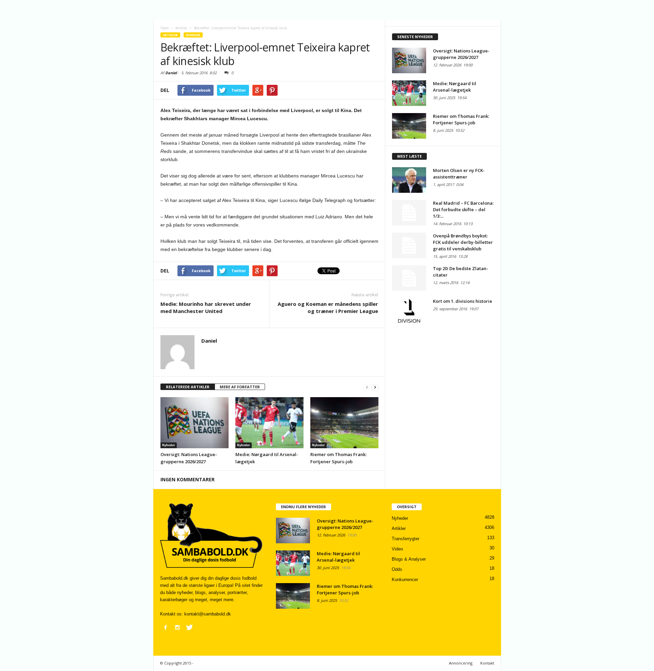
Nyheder (193, 35)
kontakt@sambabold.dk (207, 614)
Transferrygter (405, 538)
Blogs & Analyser (409, 559)
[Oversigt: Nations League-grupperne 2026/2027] (194, 422)
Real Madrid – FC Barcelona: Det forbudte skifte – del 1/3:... (463, 209)
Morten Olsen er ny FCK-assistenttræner (459, 173)
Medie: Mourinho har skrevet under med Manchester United (205, 307)
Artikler (170, 35)
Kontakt (487, 663)
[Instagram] (177, 627)
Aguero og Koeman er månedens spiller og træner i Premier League (328, 307)
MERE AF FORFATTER (240, 386)
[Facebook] (165, 627)
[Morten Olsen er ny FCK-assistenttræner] (409, 180)
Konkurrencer (405, 579)
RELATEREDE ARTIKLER (187, 386)
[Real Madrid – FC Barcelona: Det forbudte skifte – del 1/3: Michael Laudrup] (409, 212)
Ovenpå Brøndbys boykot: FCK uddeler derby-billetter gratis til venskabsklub (463, 242)
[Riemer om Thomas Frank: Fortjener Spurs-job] (344, 422)
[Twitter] (189, 627)
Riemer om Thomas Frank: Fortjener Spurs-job (461, 119)
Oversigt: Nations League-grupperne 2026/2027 (461, 54)
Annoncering (460, 663)
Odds (397, 569)
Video (397, 548)
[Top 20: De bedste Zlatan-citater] (409, 278)
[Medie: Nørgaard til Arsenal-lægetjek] (269, 422)
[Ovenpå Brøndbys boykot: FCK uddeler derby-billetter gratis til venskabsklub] (409, 245)
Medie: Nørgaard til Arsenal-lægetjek (454, 86)
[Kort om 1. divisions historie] (409, 311)
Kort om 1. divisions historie (462, 301)
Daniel (171, 72)
